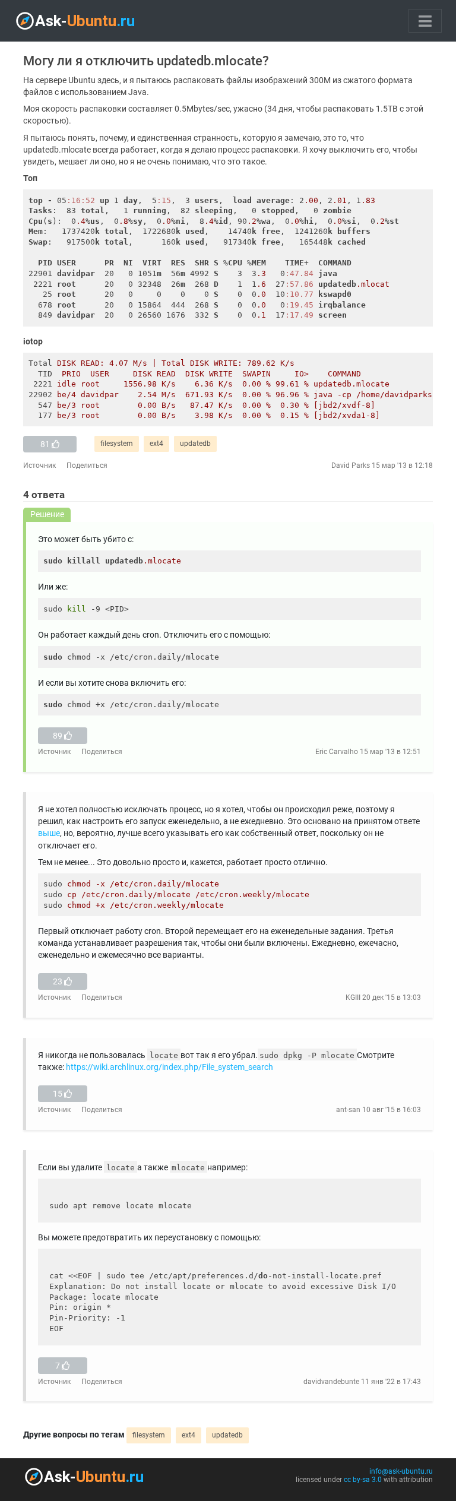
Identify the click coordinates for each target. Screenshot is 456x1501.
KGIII (353, 997)
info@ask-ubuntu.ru (401, 1471)
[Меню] (425, 21)
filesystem (116, 443)
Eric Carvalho (336, 752)
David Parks (350, 465)
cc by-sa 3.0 (363, 1479)
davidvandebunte (331, 1382)
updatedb (195, 443)
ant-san (348, 1110)
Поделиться (86, 465)
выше (49, 833)
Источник (39, 465)
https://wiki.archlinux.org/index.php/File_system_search (169, 1067)
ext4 (156, 443)
